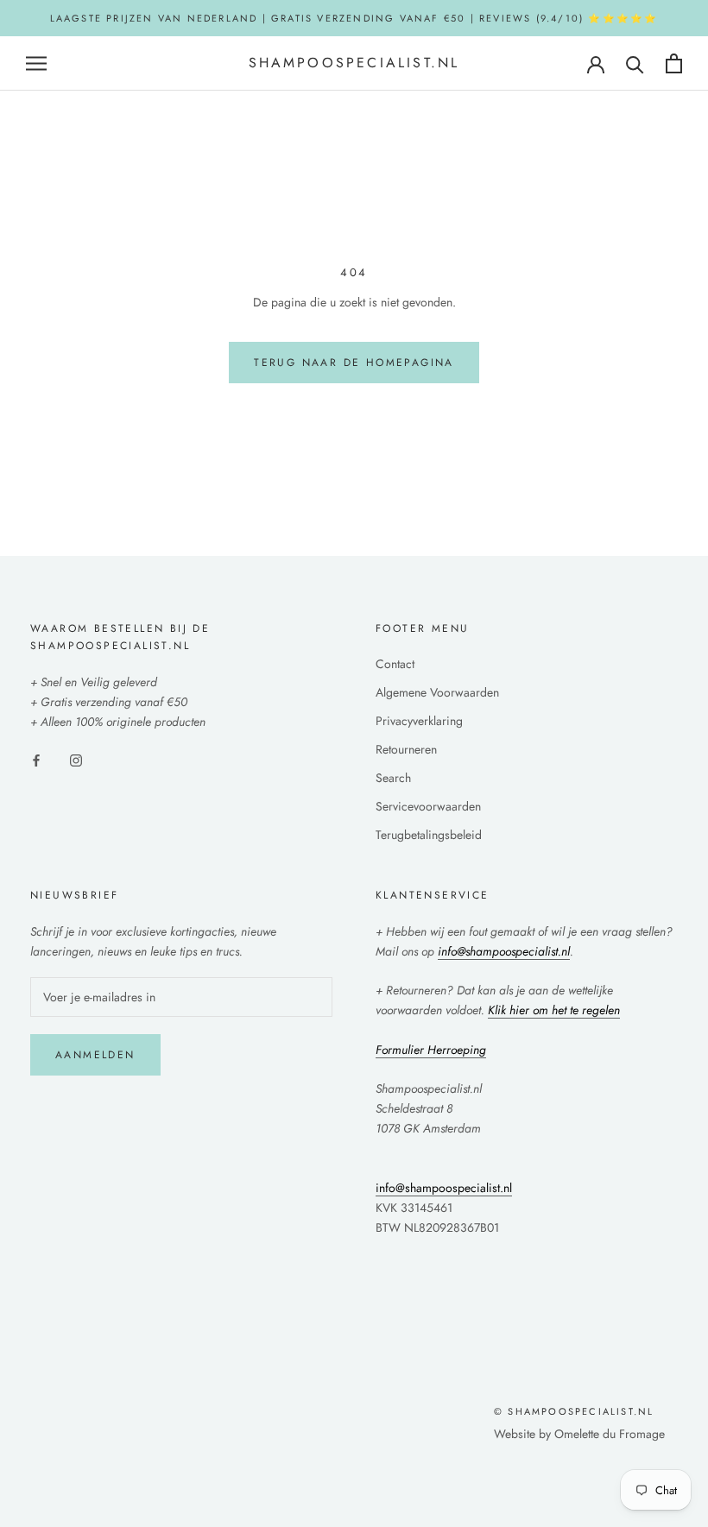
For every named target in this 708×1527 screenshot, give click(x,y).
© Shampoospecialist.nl (574, 1411)
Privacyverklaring (419, 720)
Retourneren (406, 749)
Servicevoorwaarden (428, 806)
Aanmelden (95, 1055)
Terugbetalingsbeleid (429, 834)
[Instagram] (76, 759)
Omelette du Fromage (609, 1433)
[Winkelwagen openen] (674, 63)
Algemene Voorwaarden (437, 692)
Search (393, 777)
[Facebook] (36, 759)
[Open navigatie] (36, 63)
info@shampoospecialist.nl (444, 1187)
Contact (395, 663)
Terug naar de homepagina (354, 362)
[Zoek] (635, 63)
